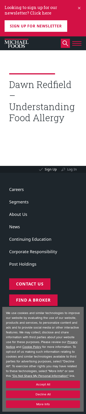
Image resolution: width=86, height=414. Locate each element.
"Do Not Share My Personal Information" (40, 376)
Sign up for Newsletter (36, 26)
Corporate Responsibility (33, 251)
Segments (19, 202)
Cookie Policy (31, 347)
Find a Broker (33, 300)
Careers (16, 189)
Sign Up (51, 169)
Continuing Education (30, 239)
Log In (72, 169)
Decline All (43, 394)
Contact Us (30, 284)
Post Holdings (22, 264)
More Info (43, 404)
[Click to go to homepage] (16, 43)
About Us (18, 214)
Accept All (43, 384)
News (14, 226)
